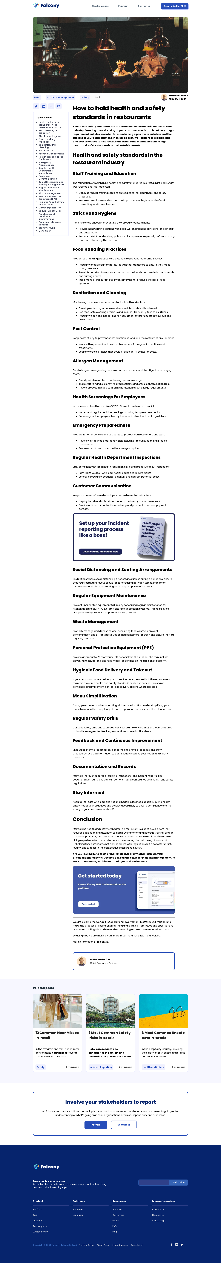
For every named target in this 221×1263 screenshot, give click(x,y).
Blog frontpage (100, 6)
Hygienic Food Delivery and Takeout (51, 203)
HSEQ (37, 97)
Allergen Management (51, 153)
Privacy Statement (120, 1245)
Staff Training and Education (49, 131)
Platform (123, 6)
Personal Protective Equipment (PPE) (50, 197)
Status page (158, 1220)
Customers (118, 1215)
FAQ (114, 1226)
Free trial (96, 1124)
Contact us (144, 6)
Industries (78, 1209)
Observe (37, 1220)
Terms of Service (86, 1245)
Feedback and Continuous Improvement (47, 217)
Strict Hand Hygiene (50, 136)
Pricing (115, 1220)
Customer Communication (48, 177)
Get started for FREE (175, 6)
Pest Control (46, 150)
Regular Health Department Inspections (47, 171)
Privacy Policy (103, 1245)
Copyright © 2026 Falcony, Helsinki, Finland (55, 1245)
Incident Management (60, 97)
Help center (158, 1215)
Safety (85, 97)
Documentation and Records (50, 223)
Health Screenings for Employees (51, 158)
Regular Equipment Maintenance (49, 189)
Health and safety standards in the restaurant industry (50, 125)
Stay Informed (47, 227)
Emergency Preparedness (46, 164)
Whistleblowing (41, 1231)
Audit (35, 1215)
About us (117, 1209)
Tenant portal (40, 1226)
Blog (114, 1231)
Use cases (78, 1215)
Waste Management (50, 193)
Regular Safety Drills (50, 210)
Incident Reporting (101, 1067)
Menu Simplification (50, 207)
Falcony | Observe (103, 857)
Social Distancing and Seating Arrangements (51, 183)
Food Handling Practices (47, 140)
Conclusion (45, 230)
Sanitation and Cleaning (47, 146)
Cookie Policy (137, 1245)
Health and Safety (153, 1067)
